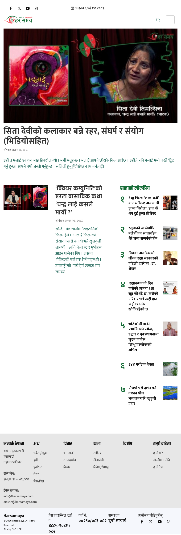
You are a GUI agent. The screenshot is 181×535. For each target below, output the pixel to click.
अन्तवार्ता (68, 453)
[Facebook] (10, 8)
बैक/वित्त (38, 481)
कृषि (35, 460)
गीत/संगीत (99, 460)
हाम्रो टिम (158, 467)
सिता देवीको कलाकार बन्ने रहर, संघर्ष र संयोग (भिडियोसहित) (74, 136)
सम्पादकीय (69, 460)
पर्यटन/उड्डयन (40, 453)
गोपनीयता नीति (161, 460)
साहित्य (97, 453)
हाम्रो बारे (158, 453)
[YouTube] (27, 8)
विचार (66, 467)
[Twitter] (19, 8)
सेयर (36, 474)
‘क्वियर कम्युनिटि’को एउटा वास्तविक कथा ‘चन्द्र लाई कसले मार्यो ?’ (78, 201)
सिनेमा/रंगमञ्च (101, 467)
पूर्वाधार (37, 467)
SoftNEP (16, 529)
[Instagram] (36, 8)
